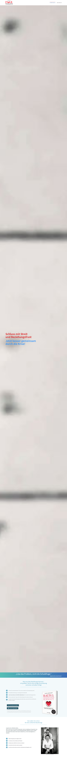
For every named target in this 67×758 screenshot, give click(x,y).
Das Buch (59, 2)
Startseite (52, 2)
